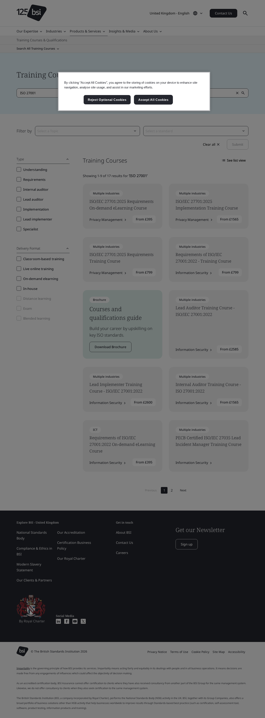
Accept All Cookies (153, 99)
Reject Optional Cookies (107, 99)
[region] (134, 91)
